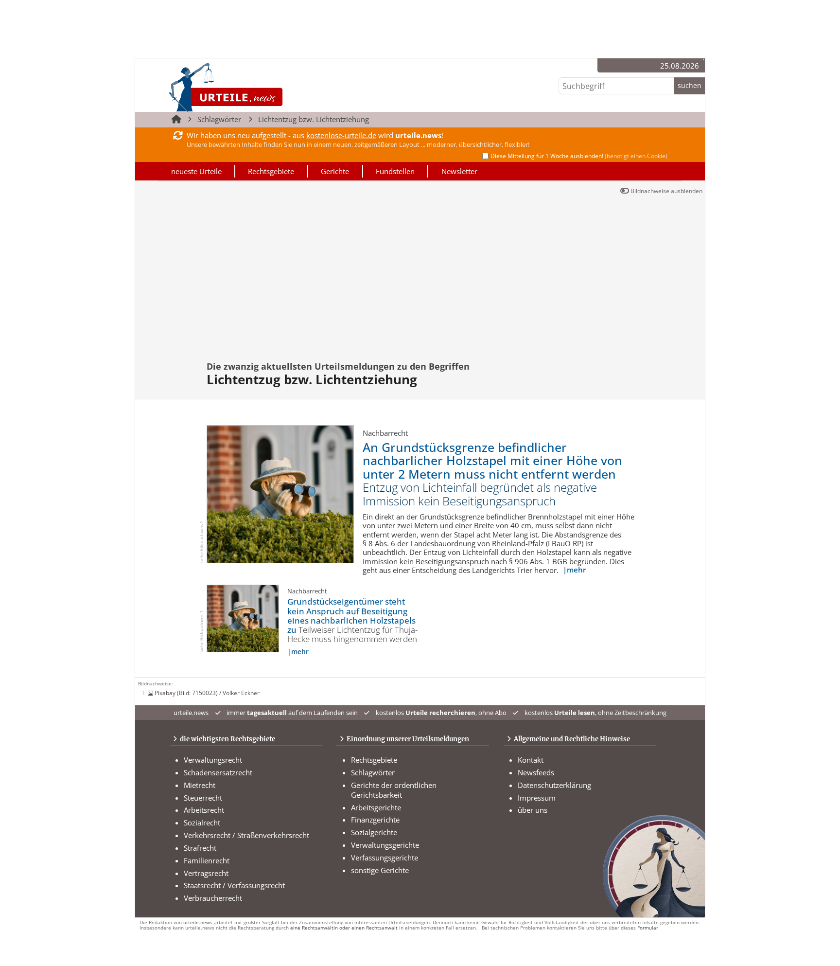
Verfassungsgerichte (384, 857)
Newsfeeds (536, 772)
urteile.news (197, 922)
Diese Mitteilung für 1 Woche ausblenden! (578, 156)
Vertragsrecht (206, 873)
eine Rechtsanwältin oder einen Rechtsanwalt (344, 928)
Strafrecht (200, 848)
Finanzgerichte (375, 819)
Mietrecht (199, 785)
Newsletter (459, 171)
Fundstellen (395, 171)
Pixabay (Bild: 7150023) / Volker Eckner (207, 693)
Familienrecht (206, 860)
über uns (532, 810)
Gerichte (335, 171)
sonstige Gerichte (380, 870)
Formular (647, 928)
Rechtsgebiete (271, 171)
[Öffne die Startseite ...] (258, 87)
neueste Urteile (196, 171)
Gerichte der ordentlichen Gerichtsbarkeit (394, 790)
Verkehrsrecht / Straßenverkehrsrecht (246, 835)
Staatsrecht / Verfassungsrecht (234, 885)
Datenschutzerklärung (554, 785)
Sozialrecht (202, 822)
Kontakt (530, 760)
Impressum (537, 798)
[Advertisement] (419, 270)
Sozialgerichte (374, 832)
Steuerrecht (203, 798)
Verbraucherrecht (213, 898)
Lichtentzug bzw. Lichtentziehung (313, 119)
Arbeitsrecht (204, 810)
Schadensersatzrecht (218, 772)
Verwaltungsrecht (213, 760)
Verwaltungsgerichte (385, 845)
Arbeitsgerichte (376, 807)
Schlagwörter (219, 119)
